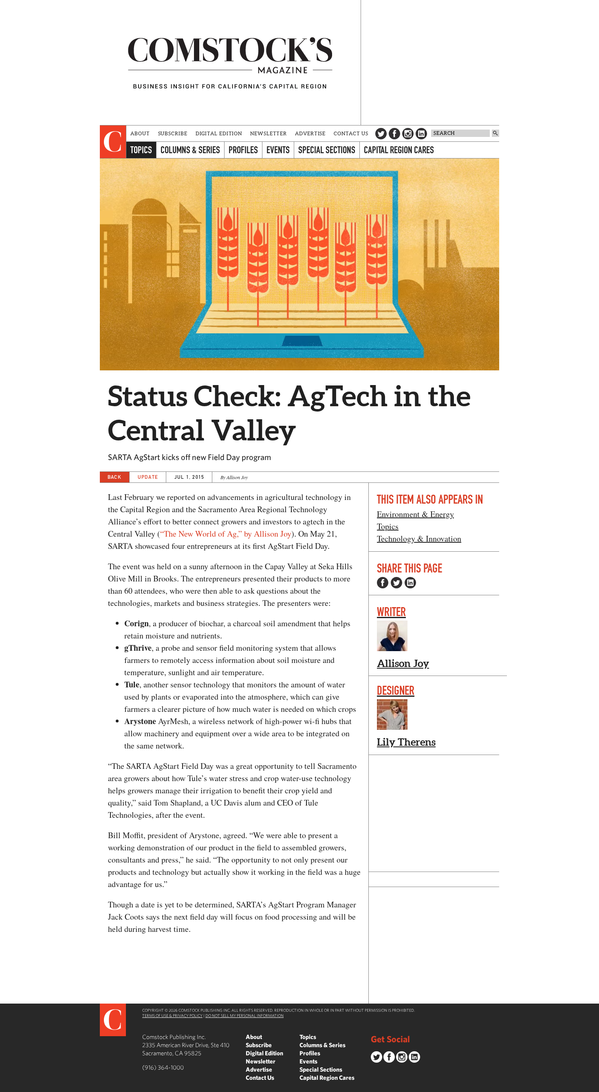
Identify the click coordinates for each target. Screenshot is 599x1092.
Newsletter (268, 133)
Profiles (243, 150)
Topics (141, 150)
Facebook (394, 133)
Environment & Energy (415, 514)
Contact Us (351, 133)
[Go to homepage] (230, 62)
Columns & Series (190, 150)
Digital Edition (219, 133)
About (140, 133)
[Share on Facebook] (382, 582)
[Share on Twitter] (396, 582)
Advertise (310, 133)
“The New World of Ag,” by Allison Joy (225, 533)
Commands (6, 1086)
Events (278, 150)
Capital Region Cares (399, 150)
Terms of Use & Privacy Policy (172, 1015)
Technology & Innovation (419, 538)
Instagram (408, 133)
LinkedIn (421, 133)
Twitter (381, 133)
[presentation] (113, 141)
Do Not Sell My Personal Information (244, 1015)
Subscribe (172, 133)
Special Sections (326, 150)
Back (114, 477)
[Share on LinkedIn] (410, 582)
